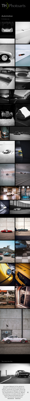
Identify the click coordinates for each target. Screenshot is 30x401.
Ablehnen (18, 398)
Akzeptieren (11, 398)
